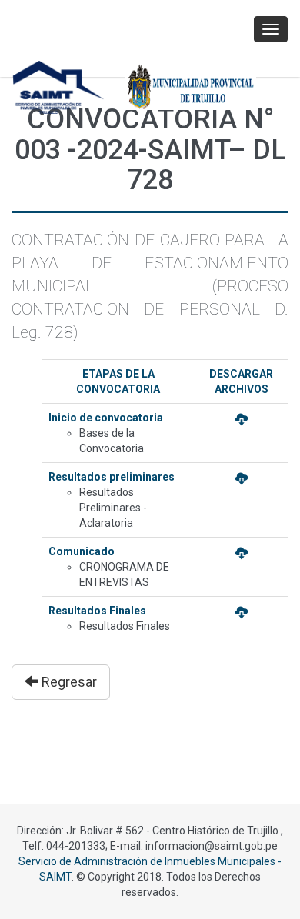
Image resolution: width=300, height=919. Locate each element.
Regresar (67, 682)
